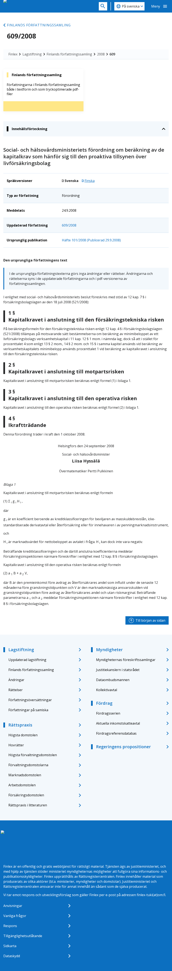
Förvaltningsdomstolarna (28, 765)
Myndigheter (109, 649)
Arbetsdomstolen (22, 785)
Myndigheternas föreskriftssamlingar (125, 659)
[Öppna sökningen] (103, 6)
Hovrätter (16, 745)
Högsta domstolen (23, 735)
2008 (101, 54)
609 (112, 54)
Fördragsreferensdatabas (116, 733)
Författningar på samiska (28, 710)
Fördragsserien (108, 713)
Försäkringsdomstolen (26, 795)
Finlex (12, 54)
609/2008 (69, 225)
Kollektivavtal (106, 690)
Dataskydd (11, 956)
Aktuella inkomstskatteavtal (118, 723)
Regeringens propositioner (123, 746)
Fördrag (104, 703)
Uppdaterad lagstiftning (27, 659)
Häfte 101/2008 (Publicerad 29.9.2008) (91, 240)
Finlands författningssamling (39, 25)
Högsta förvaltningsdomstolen (32, 755)
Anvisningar (12, 905)
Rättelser (15, 690)
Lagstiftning (32, 54)
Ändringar (16, 680)
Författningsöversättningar (30, 700)
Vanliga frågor (14, 915)
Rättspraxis (20, 725)
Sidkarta (9, 946)
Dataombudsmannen (112, 680)
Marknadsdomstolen (24, 775)
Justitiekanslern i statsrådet (117, 669)
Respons (10, 926)
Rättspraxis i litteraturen (27, 805)
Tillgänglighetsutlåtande (22, 936)
